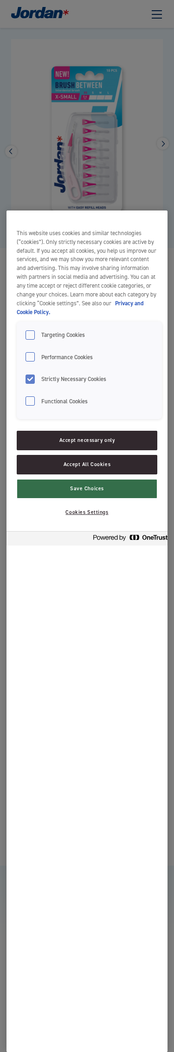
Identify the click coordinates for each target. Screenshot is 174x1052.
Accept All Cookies (87, 464)
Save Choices (87, 488)
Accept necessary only (87, 440)
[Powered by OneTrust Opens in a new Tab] (127, 540)
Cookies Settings (86, 512)
